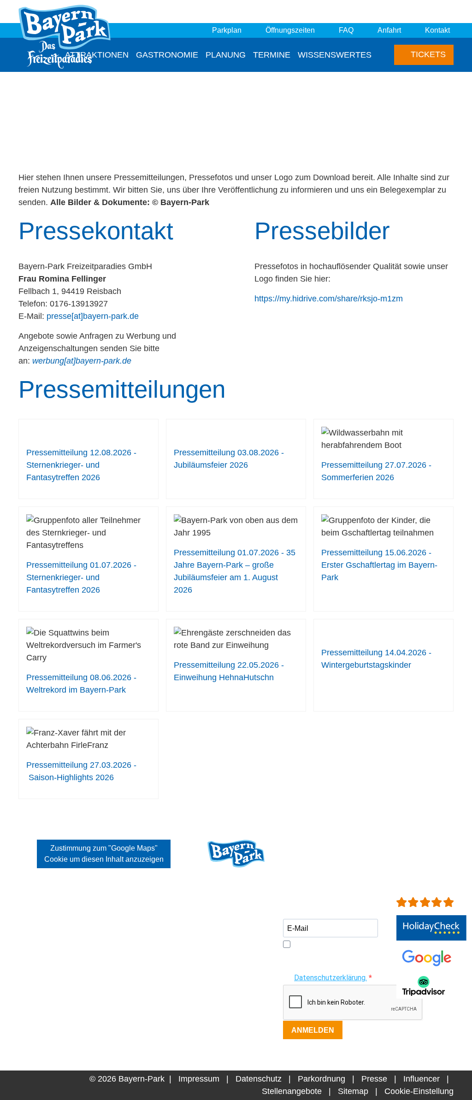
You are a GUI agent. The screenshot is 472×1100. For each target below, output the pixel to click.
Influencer (421, 1078)
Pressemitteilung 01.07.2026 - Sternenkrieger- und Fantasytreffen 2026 (81, 577)
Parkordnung (321, 1078)
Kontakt (437, 30)
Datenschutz (259, 1078)
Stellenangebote (292, 1091)
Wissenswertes (335, 54)
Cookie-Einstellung (419, 1091)
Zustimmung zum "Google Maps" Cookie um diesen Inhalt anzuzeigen (104, 853)
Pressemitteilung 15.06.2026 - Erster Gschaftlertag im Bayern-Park (379, 565)
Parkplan (227, 30)
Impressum (198, 1078)
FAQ (346, 30)
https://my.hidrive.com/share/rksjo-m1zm (328, 298)
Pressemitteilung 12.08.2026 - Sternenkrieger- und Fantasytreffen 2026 (81, 465)
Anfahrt (389, 30)
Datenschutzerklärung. (330, 977)
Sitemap (353, 1091)
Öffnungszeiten (290, 30)
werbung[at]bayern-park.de (81, 360)
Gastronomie (167, 54)
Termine (271, 54)
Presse (374, 1078)
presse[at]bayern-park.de (93, 316)
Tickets (427, 54)
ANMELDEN (312, 1030)
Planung (226, 54)
